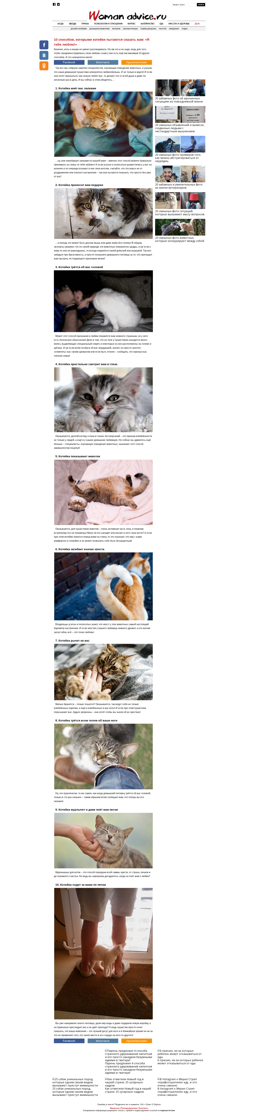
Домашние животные (99, 29)
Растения (116, 29)
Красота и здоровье (179, 23)
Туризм (85, 23)
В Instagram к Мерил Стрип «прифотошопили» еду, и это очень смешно (177, 1092)
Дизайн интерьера (79, 29)
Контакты (143, 1108)
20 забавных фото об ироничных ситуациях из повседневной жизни (179, 99)
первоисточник (167, 1110)
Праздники (174, 29)
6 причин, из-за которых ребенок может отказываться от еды (180, 1061)
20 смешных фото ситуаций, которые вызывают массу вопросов (179, 212)
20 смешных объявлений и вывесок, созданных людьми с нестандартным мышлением (180, 128)
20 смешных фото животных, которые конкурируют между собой (179, 239)
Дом (197, 23)
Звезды (72, 23)
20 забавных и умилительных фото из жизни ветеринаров (178, 186)
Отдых (184, 29)
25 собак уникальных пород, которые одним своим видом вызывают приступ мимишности (75, 1092)
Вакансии (114, 1108)
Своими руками (130, 29)
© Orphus (156, 1104)
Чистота (162, 29)
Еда (161, 23)
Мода (60, 23)
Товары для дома (148, 29)
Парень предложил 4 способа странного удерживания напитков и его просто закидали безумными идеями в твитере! (128, 1067)
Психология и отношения (108, 23)
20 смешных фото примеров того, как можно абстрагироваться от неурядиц (178, 158)
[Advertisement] (180, 55)
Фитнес (131, 23)
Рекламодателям (129, 1108)
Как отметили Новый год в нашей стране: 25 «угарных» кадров (128, 1090)
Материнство (147, 23)
